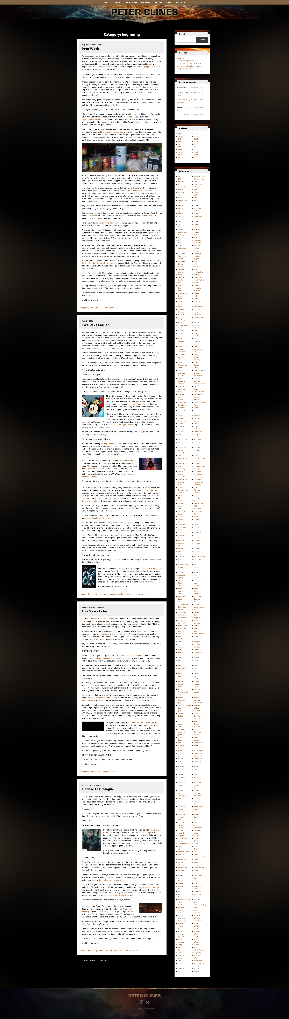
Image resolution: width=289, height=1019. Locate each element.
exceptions (182, 620)
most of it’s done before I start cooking (139, 191)
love (195, 197)
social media (198, 689)
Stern (196, 729)
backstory (181, 261)
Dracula (181, 556)
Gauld (180, 708)
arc (179, 237)
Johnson (181, 889)
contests (181, 463)
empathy (181, 588)
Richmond (198, 548)
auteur (180, 251)
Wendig (197, 913)
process (197, 463)
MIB (195, 261)
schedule (197, 596)
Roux (196, 570)
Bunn (180, 336)
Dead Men (182, 524)
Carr (179, 360)
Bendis (180, 280)
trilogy (196, 838)
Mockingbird (198, 272)
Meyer (196, 259)
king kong (181, 918)
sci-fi (196, 602)
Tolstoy (196, 817)
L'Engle (180, 945)
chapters (181, 378)
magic (196, 221)
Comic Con (182, 447)
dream (180, 567)
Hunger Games (183, 838)
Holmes (181, 817)
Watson (197, 889)
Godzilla (181, 729)
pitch (196, 423)
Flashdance (182, 671)
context (180, 466)
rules (196, 580)
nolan (196, 333)
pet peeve (198, 413)
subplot (196, 745)
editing (180, 578)
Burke (180, 338)
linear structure (199, 179)
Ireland (180, 875)
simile (196, 660)
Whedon (197, 931)
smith (196, 676)
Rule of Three (199, 578)
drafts (180, 559)
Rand (196, 493)
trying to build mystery (112, 444)
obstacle (197, 341)
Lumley (196, 205)
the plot (122, 216)
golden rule (182, 732)
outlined (148, 216)
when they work (108, 816)
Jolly (179, 894)
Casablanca (182, 365)
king (179, 915)
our (124, 877)
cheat (180, 392)
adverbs (181, 205)
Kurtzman (181, 942)
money (196, 275)
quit (195, 487)
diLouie (180, 546)
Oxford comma (199, 384)
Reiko (196, 514)
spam (196, 697)
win (195, 947)
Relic (196, 524)
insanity (181, 862)
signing (196, 657)
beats (180, 275)
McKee (196, 248)
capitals (181, 357)
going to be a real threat (148, 490)
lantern (180, 947)
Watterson (198, 891)
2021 (180, 147)
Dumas (180, 572)
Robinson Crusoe (200, 556)
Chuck (180, 416)
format (180, 681)
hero (179, 798)
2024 (180, 139)
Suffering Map (199, 751)
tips (195, 809)
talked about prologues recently (100, 619)
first (179, 663)
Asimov (180, 243)
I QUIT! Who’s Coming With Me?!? (189, 63)
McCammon (198, 240)
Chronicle (181, 410)
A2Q (179, 184)
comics (180, 450)
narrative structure (116, 594)
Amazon (181, 227)
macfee (197, 213)
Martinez (197, 229)
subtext (196, 748)
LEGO (180, 963)
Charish (181, 384)
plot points (198, 431)
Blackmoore (182, 293)
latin (179, 950)
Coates (180, 431)
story (196, 737)
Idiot (179, 849)
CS (179, 498)
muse (196, 298)
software (197, 692)
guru (179, 756)
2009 (196, 152)
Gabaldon (181, 700)
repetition (197, 527)
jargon (180, 883)
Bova (180, 307)
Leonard (181, 968)
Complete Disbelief (184, 69)
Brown (180, 333)
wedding (197, 899)
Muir (195, 296)
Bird (179, 288)
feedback (181, 652)
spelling (197, 700)
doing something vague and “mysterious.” (108, 658)
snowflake (198, 684)
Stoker (196, 735)
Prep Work (90, 48)
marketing (198, 227)
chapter (181, 376)
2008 (196, 155)
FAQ (168, 2)
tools (196, 822)
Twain (196, 849)
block (180, 298)
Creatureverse (183, 490)
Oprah (196, 365)
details (180, 538)
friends (180, 697)
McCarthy (197, 243)
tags (195, 769)
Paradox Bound (200, 392)
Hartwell (181, 777)
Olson (196, 352)
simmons (197, 663)
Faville (180, 647)
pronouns (197, 471)
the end (197, 780)
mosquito (197, 288)
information (182, 859)
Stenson (197, 727)
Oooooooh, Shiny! (196, 88)
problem (197, 461)
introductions (183, 867)
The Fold (197, 782)
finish (180, 660)
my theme (98, 218)
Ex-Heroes (182, 607)
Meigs (196, 251)
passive (197, 400)
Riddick (196, 551)
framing (181, 687)
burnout (181, 341)
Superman (198, 756)
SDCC (196, 610)
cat (179, 370)
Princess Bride (199, 458)
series (196, 620)
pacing (196, 386)
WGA (196, 929)
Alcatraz (181, 216)
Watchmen (198, 886)
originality (197, 373)
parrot (196, 397)
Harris (180, 772)
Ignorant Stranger (184, 851)
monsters (197, 277)
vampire (197, 862)
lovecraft (197, 200)
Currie (180, 501)
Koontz (180, 931)
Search (182, 34)
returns (196, 535)
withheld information (127, 461)
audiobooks (182, 248)
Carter (180, 362)
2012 (196, 144)
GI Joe (180, 716)
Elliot (180, 583)
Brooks (180, 330)
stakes (196, 708)
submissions (198, 742)
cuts (179, 506)
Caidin (180, 349)
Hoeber (180, 809)
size (195, 668)
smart (196, 673)
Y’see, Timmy (87, 273)
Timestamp (198, 806)
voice (196, 878)
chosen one (182, 402)
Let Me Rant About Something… (189, 66)
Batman (181, 269)
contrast (181, 474)
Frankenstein (183, 692)
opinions (197, 362)
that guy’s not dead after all (147, 887)
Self (195, 615)
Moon (196, 283)
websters (197, 897)
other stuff (198, 376)
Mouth (196, 293)
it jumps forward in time (96, 340)
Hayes (180, 785)
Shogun (197, 642)
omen (196, 357)
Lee (179, 960)
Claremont (182, 421)
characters (91, 216)
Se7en (196, 612)
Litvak (196, 181)
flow (179, 676)
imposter (181, 854)
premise (197, 445)
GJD (179, 721)
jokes (180, 891)
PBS (195, 410)
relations (197, 519)
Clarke (180, 423)
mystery (102, 594)
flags (180, 665)
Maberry (197, 211)
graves (180, 748)
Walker (196, 883)
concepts (181, 453)
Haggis (180, 758)
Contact (180, 2)
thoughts (197, 790)
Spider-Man (198, 703)
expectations (182, 623)
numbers (197, 336)
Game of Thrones (184, 705)
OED (196, 346)
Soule (196, 695)
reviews (197, 543)
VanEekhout (198, 865)
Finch (180, 657)
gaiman (180, 703)
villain (196, 873)
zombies (197, 971)
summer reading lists (152, 569)
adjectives (181, 203)
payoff (196, 407)
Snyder (196, 687)
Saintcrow (197, 586)
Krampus (181, 934)
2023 (180, 141)
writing (196, 966)
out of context (139, 404)
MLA (195, 269)
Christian (181, 405)
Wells (196, 910)
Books (118, 2)
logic (196, 190)
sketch (196, 671)
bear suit (181, 272)
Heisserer (181, 790)
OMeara (197, 354)
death (180, 530)
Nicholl (196, 328)
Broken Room (183, 325)
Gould (180, 740)
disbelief (181, 548)
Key (179, 910)
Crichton (181, 493)
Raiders (197, 490)
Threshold (198, 796)
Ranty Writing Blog (138, 2)
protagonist (198, 474)
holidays (181, 812)
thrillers (197, 801)
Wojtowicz (198, 953)
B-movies (85, 772)
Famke (180, 639)
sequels (197, 618)
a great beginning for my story (99, 518)
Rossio (196, 567)
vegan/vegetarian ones (91, 119)
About (158, 2)
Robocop (197, 559)
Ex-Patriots (182, 612)
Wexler (196, 926)
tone (195, 820)
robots (196, 562)
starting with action (98, 862)
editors (180, 580)
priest (196, 455)
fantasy (180, 642)
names (196, 304)
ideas (180, 846)
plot (111, 308)
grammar (181, 745)
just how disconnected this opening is (103, 698)
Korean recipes (129, 117)
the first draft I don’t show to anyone (101, 263)
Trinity (196, 841)
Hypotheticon (183, 844)
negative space (199, 317)
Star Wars (197, 719)
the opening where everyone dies (113, 634)
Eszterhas (181, 599)
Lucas (196, 203)
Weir (195, 902)
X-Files (196, 968)
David (180, 516)
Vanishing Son (199, 867)
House (180, 830)
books (180, 304)
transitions (198, 828)
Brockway (181, 320)
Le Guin (181, 955)
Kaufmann (181, 907)
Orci (195, 368)
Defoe (180, 532)
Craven (180, 487)
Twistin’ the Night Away (185, 61)
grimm (180, 751)
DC (179, 522)
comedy (181, 445)
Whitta (196, 937)
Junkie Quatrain (184, 899)
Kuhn (180, 939)
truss (196, 844)
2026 (180, 134)
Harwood (181, 780)
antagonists (182, 232)
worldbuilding (199, 963)
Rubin (196, 575)
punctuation (198, 482)
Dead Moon (182, 527)
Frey (179, 695)
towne (196, 825)
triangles (197, 836)
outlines (197, 381)
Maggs (196, 219)
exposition (181, 631)
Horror (180, 825)
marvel (109, 951)
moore (196, 285)
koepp (180, 929)
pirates (196, 421)
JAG (179, 881)
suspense (197, 761)
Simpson (197, 665)
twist (195, 851)
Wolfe (196, 958)
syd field (197, 764)
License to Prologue (98, 789)
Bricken (180, 317)
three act (197, 793)
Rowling (197, 572)
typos (196, 854)
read (195, 495)
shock (196, 639)
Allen (180, 224)
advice (180, 208)
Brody (180, 322)
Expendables (183, 625)
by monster (94, 639)
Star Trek (197, 716)
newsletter (198, 325)
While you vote (145, 582)
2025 (180, 136)
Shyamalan (198, 652)
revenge (197, 540)
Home (107, 2)
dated (180, 514)
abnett (180, 190)
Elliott (180, 586)
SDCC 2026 (181, 58)
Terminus (197, 777)
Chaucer (181, 386)
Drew (180, 570)
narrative (197, 309)
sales (196, 588)
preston (197, 450)
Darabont (181, 511)
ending (180, 591)
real (195, 501)
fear (179, 649)
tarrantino (197, 772)
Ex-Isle (180, 610)
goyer (180, 742)
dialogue (181, 540)
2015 (196, 136)
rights (196, 554)
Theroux (197, 788)
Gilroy (180, 719)
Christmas (181, 407)
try (195, 846)
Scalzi (196, 594)
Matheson (197, 235)
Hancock (181, 766)
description (182, 535)
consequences (183, 461)
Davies (180, 519)
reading (197, 498)
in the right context (125, 425)
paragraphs (198, 394)
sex (195, 631)
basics (180, 267)
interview (181, 865)
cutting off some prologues (117, 523)
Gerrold (181, 713)
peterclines (181, 100)
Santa (196, 591)
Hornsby (181, 822)
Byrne (180, 346)
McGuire (197, 245)
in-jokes (181, 857)
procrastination (199, 466)
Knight (180, 926)
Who (195, 939)
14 (179, 176)
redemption (198, 509)
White (196, 934)
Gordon (181, 737)
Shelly (196, 636)
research (197, 530)
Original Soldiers (200, 370)
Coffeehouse (182, 437)
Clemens (181, 426)
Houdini (181, 828)
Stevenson (198, 732)
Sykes (196, 766)
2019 (180, 152)
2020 (180, 149)
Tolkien (196, 814)
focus (180, 679)
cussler (180, 503)
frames (180, 684)
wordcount (198, 960)
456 (179, 179)
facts (180, 633)
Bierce (180, 285)
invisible (181, 873)
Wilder (196, 942)
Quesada (197, 485)
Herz (179, 801)
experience (182, 628)
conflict (180, 455)
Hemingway (182, 796)
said (195, 583)
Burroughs (182, 344)
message (197, 253)
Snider (196, 681)
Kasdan (181, 905)
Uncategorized (199, 857)
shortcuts (197, 649)
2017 (180, 157)
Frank (180, 689)
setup (196, 628)
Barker (180, 264)
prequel (197, 447)
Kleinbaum (182, 921)
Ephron (180, 594)
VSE (195, 881)
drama (180, 562)
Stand (196, 713)
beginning (85, 308)
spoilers (197, 705)
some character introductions (116, 895)
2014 (196, 139)
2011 (196, 147)
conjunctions (182, 458)
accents (181, 192)
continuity (181, 469)
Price (196, 453)
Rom (196, 564)
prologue (131, 594)
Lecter (180, 958)
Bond (101, 951)
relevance (197, 522)
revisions (197, 546)
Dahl (179, 509)
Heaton (180, 788)
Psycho (196, 477)
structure (134, 951)
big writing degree (108, 223)
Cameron (181, 352)
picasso (197, 418)
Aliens (180, 221)
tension (140, 594)
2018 (180, 155)
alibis (180, 219)
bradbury (181, 309)
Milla (196, 264)
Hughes (181, 836)
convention (182, 477)
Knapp (180, 923)
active (180, 197)
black (180, 291)
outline (105, 308)
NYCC (196, 338)
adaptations (182, 200)
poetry (196, 434)
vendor (196, 870)
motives (197, 291)
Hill (179, 804)
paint (196, 389)
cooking (181, 482)
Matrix (196, 237)
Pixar (196, 426)
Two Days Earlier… (96, 325)
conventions (182, 479)
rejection (197, 516)
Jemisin (181, 886)
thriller (196, 798)
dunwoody (181, 575)
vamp (196, 859)
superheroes (198, 753)
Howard (181, 833)
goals (180, 724)
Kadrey (180, 902)
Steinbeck (197, 724)
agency (180, 211)
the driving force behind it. (110, 880)
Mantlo (196, 224)
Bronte (180, 328)
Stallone (197, 711)
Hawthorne (182, 782)
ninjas (196, 330)
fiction (180, 655)
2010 (196, 149)
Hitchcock (181, 806)
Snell (196, 679)
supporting (198, 758)
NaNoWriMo (198, 307)
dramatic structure (184, 564)
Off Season (198, 349)
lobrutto (197, 187)
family (180, 636)
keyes (180, 913)
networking (198, 320)
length (180, 966)
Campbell (181, 354)
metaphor (197, 256)
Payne (196, 405)
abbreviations (183, 187)
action (83, 594)
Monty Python (199, 280)
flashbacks (182, 668)
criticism (181, 495)
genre (180, 711)
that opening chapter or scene (103, 348)
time (114, 772)
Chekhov (181, 394)
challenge (181, 373)
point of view (198, 437)
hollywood (181, 814)
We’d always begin (143, 833)
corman (181, 485)
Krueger (181, 937)
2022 (180, 144)
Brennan (181, 314)
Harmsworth (182, 769)
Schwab (197, 599)
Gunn (180, 753)
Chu (179, 413)
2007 (196, 157)
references (198, 511)
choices (181, 400)
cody (179, 434)
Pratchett (197, 439)
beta (179, 283)
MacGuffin (198, 216)
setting (196, 625)
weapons (197, 894)
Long (196, 192)
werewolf (197, 915)
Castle (180, 368)
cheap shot (182, 389)
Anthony (181, 235)
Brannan (181, 312)
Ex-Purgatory (183, 615)
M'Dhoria (197, 208)
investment (182, 870)
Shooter (197, 644)
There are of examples (142, 723)
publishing (198, 479)
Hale (179, 761)
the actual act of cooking (112, 132)
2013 (196, 141)
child (179, 397)
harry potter (182, 774)
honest (180, 820)
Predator (197, 442)
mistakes (197, 267)
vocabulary (198, 875)
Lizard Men (198, 184)
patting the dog (199, 402)
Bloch (180, 296)
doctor (180, 551)
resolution (197, 532)
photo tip (197, 416)
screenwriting (199, 607)
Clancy (180, 418)
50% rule (181, 181)
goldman (181, 735)
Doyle (180, 554)
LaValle (180, 953)
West (196, 923)
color (180, 442)
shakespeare (199, 633)
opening (197, 360)
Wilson (196, 945)
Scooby (197, 604)
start (118, 308)
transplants (198, 830)
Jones (180, 897)
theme (196, 785)
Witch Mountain (200, 950)
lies (179, 971)
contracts (181, 471)
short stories (198, 647)
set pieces (198, 623)
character (95, 308)
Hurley (180, 841)
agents (180, 213)
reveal (196, 538)
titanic (196, 812)
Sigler (196, 655)
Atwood (180, 245)
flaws (180, 673)
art (179, 240)
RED (195, 506)
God (179, 727)
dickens (181, 543)
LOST (196, 195)
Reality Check (199, 503)
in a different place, (92, 469)
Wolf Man (197, 955)
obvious (197, 344)
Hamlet (180, 764)
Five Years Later (95, 611)
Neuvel (196, 322)
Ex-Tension (182, 618)
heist (180, 793)
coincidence (182, 439)
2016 (196, 134)
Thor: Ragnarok (106, 911)
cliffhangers (182, 429)
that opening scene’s (134, 655)
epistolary (181, 596)
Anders (180, 229)
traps (196, 833)
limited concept (199, 176)
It (178, 878)
